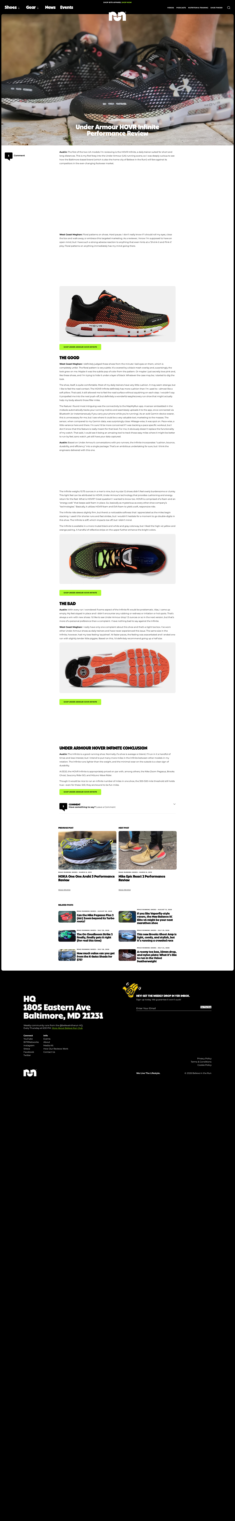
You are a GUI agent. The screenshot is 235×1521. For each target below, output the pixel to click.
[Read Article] (87, 850)
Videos (170, 8)
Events (66, 7)
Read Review (64, 890)
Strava (27, 1048)
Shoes (11, 7)
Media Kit (48, 1045)
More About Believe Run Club (67, 1028)
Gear (31, 7)
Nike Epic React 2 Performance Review (142, 878)
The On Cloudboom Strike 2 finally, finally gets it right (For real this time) (95, 937)
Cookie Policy (204, 1065)
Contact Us (49, 1052)
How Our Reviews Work (55, 1048)
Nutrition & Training (198, 8)
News (50, 7)
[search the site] (228, 7)
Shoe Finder (216, 8)
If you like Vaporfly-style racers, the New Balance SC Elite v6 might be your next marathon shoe (155, 918)
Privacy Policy (204, 1058)
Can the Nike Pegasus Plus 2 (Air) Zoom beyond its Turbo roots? (95, 918)
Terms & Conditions (201, 1061)
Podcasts (181, 8)
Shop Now (127, 2)
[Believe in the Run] (117, 16)
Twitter (27, 1055)
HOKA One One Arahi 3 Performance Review (86, 878)
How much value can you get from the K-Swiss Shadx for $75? (96, 956)
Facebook (29, 1052)
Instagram (29, 1045)
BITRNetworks (31, 1042)
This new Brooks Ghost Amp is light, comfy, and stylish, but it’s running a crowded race (157, 937)
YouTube (28, 1039)
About (46, 1042)
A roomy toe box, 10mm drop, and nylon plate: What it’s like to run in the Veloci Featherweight (157, 956)
